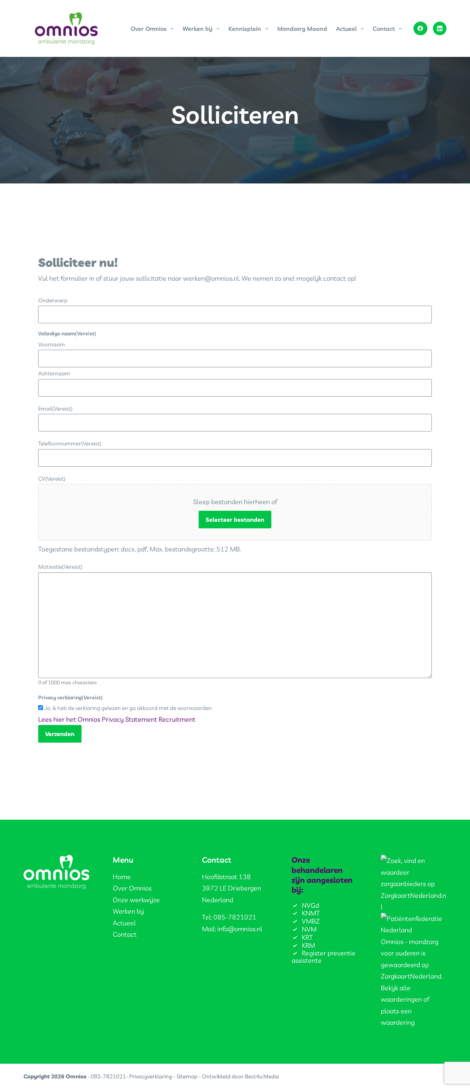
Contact (384, 28)
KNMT (311, 913)
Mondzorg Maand (302, 28)
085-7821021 (108, 1076)
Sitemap (187, 1076)
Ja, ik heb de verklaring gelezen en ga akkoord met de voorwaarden (128, 707)
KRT (307, 937)
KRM (308, 945)
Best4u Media (262, 1076)
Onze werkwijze (136, 900)
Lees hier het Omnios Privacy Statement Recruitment (116, 719)
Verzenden (60, 733)
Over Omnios (149, 28)
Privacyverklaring (150, 1076)
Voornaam (51, 344)
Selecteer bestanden (235, 519)
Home (122, 877)
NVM (309, 929)
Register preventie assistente (323, 957)
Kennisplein (244, 28)
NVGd (310, 905)
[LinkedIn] (440, 29)
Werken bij (197, 28)
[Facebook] (420, 29)
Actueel (346, 28)
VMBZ (311, 921)
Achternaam (54, 373)
